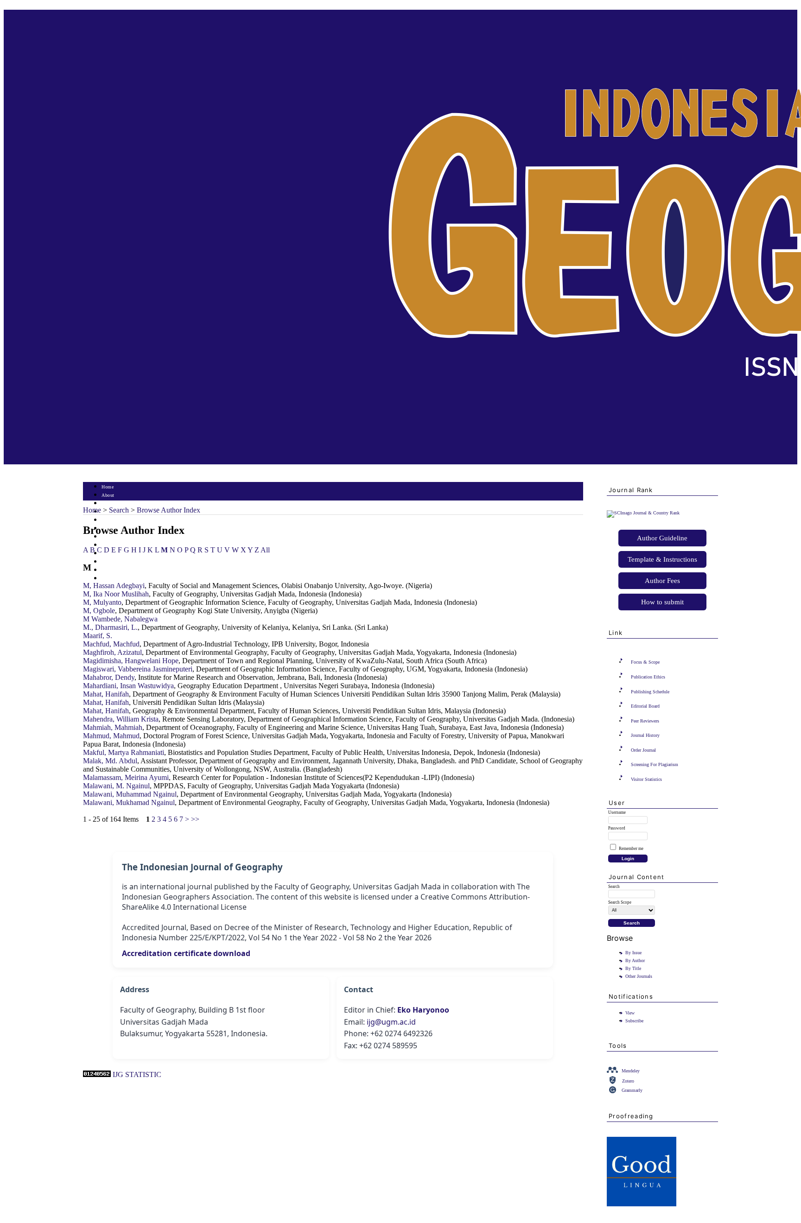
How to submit (662, 602)
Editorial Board (645, 706)
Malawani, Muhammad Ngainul (130, 794)
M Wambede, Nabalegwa (120, 619)
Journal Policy (117, 561)
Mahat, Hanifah (106, 694)
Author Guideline (662, 538)
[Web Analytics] (97, 1074)
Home (108, 486)
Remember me (631, 848)
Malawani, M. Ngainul (116, 786)
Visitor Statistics (646, 779)
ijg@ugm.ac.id (391, 1022)
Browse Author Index (168, 510)
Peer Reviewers (645, 720)
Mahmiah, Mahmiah (112, 727)
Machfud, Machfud (111, 644)
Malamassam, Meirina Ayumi (126, 777)
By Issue (633, 952)
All (265, 550)
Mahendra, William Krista (121, 719)
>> (195, 819)
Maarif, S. (97, 636)
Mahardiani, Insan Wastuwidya (128, 686)
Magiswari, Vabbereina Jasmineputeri (137, 669)
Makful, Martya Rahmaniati (123, 752)
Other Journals (638, 976)
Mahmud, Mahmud (111, 736)
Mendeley (631, 1070)
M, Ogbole (99, 611)
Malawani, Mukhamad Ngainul (129, 802)
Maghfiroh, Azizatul (112, 652)
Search (108, 520)
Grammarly (632, 1090)
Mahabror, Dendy (108, 677)
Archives (111, 536)
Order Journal (643, 750)
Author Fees (662, 580)
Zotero (628, 1081)
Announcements (118, 545)
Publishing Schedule (650, 691)
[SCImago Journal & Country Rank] (643, 512)
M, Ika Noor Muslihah (116, 594)
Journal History (645, 735)
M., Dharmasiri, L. (110, 627)
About (108, 495)
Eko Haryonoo (423, 1010)
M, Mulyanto (102, 602)
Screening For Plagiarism (654, 764)
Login (108, 503)
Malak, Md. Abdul (110, 761)
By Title (633, 968)
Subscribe (634, 1020)
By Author (635, 960)
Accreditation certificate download (186, 953)
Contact (110, 578)
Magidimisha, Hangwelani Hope (130, 661)
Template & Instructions (662, 559)
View (630, 1012)
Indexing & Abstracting (126, 570)
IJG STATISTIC (137, 1074)
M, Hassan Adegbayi (114, 585)
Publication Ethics (648, 676)
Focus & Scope (645, 662)
